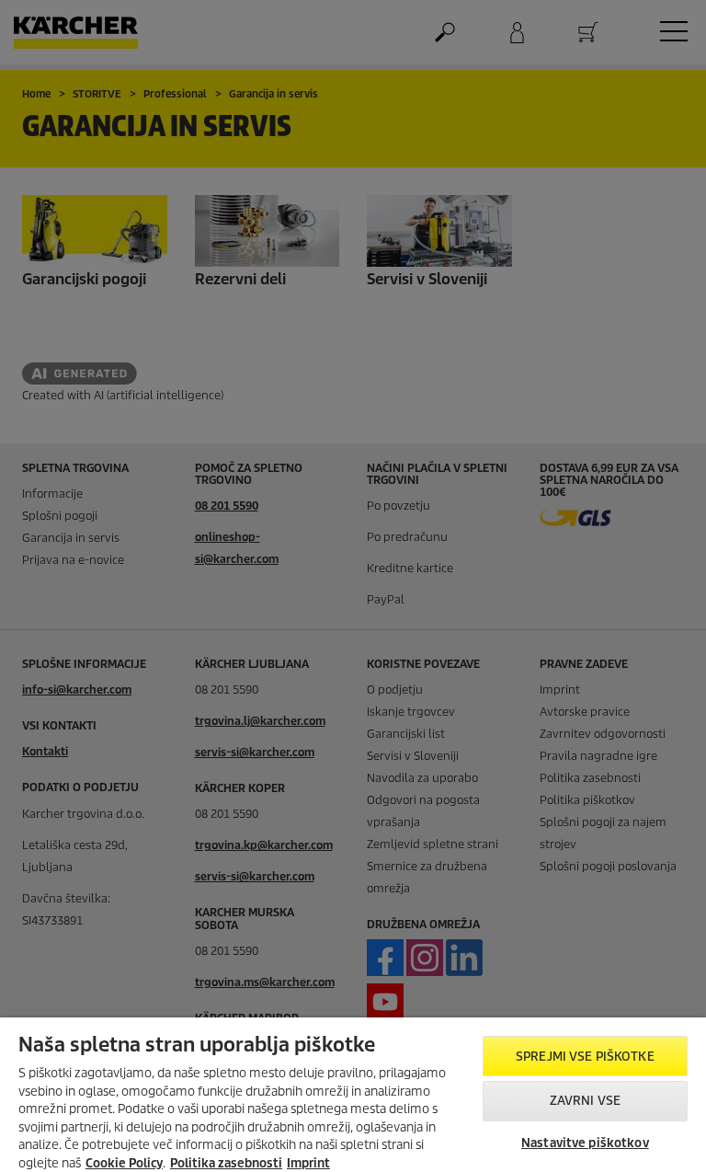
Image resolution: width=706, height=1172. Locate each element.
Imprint (308, 1163)
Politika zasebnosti (226, 1163)
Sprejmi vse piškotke (585, 1056)
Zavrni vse (585, 1101)
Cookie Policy (124, 1163)
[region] (353, 1094)
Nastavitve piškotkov (585, 1143)
